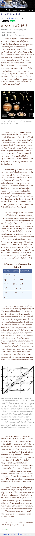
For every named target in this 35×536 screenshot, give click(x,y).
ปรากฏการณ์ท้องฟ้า (15, 18)
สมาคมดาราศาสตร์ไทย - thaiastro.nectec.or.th (17, 534)
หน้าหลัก (4, 18)
